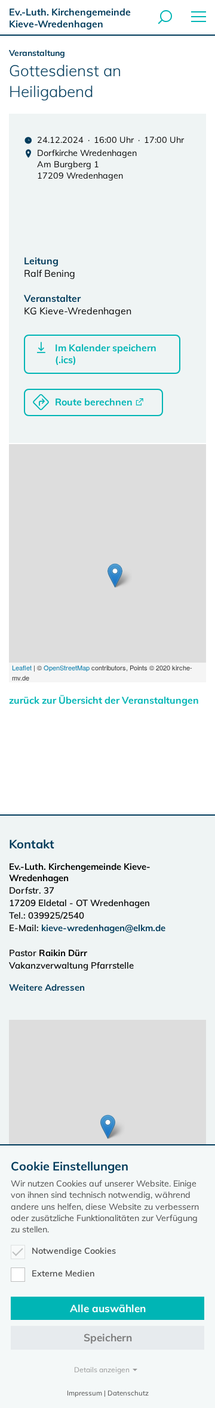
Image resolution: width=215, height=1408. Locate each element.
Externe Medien (63, 1273)
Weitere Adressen (47, 987)
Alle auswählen (108, 1308)
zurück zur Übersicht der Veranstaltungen (104, 700)
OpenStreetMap (67, 667)
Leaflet (22, 667)
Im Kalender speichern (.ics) (105, 354)
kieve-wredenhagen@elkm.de (103, 928)
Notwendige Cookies (74, 1250)
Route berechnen (94, 402)
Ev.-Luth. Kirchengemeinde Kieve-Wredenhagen (70, 18)
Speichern (108, 1337)
